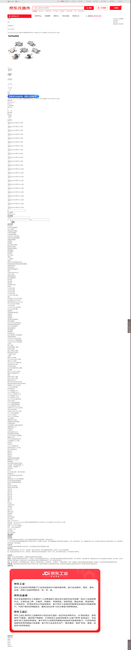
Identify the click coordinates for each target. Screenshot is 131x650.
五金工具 (9, 489)
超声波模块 (10, 252)
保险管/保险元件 (11, 265)
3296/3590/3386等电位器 (14, 323)
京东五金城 (65, 16)
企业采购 (95, 1)
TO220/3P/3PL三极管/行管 (14, 362)
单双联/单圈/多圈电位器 (13, 324)
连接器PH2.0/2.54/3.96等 (14, 385)
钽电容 (9, 286)
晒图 (9, 639)
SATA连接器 (10, 418)
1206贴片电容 (11, 293)
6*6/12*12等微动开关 (13, 446)
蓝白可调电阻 (10, 321)
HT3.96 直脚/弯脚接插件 (13, 402)
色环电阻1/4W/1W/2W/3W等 (14, 298)
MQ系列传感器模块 (12, 227)
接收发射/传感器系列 (12, 269)
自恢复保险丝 (10, 267)
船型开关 (9, 453)
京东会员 (88, 1)
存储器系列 (10, 473)
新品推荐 (47, 16)
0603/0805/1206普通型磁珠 (14, 340)
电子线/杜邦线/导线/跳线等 (14, 480)
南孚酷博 (34, 11)
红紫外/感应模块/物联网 (13, 238)
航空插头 (9, 442)
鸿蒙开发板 (48, 11)
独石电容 (9, 281)
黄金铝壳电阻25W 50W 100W (15, 302)
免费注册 (67, 1)
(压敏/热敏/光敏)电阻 (12, 312)
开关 (8, 22)
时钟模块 (9, 243)
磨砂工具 (9, 494)
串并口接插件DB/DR (12, 432)
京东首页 (12, 1)
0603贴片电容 (11, 290)
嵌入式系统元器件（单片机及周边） (16, 472)
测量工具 (9, 498)
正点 (75, 11)
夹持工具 (9, 492)
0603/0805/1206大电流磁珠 (14, 342)
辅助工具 (9, 499)
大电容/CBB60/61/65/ (13, 272)
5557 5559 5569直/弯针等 (14, 399)
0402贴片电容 (11, 288)
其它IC (9, 470)
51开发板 (55, 11)
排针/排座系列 (11, 388)
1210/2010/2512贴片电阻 (14, 307)
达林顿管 (9, 369)
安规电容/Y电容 (11, 284)
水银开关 (9, 456)
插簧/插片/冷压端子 (12, 420)
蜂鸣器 (9, 477)
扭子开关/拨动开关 (12, 449)
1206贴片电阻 (11, 305)
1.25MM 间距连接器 (12, 387)
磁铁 (8, 501)
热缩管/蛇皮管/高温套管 (13, 458)
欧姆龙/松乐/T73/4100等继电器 (15, 479)
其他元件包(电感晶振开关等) (14, 262)
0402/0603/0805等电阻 (13, 304)
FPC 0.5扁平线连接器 (13, 413)
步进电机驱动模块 (12, 234)
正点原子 (9, 503)
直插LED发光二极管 (12, 376)
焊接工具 (9, 491)
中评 (9, 642)
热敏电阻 (9, 316)
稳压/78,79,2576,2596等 (13, 371)
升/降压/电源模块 (11, 232)
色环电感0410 (11, 333)
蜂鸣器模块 (10, 250)
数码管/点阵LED (11, 380)
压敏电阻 (9, 314)
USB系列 (9, 430)
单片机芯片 (10, 468)
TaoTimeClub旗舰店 (118, 18)
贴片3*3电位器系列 (12, 326)
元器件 (9, 18)
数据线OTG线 (10, 437)
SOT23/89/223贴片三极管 (14, 359)
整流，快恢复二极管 (12, 350)
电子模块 (9, 226)
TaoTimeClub (10, 29)
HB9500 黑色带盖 (12, 409)
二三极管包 (10, 258)
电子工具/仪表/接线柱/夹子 (14, 439)
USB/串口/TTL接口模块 (13, 236)
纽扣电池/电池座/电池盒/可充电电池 (16, 383)
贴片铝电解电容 (11, 278)
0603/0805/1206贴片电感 (14, 338)
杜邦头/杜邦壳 (11, 401)
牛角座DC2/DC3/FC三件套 (14, 411)
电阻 (8, 297)
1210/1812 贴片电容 (12, 295)
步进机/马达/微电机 (12, 486)
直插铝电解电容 (11, 276)
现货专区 (37, 16)
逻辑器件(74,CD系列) (13, 460)
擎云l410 (41, 11)
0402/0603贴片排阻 (12, 309)
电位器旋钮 (10, 330)
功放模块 (9, 241)
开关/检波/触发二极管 (12, 347)
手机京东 (120, 1)
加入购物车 (10, 212)
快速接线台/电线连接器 (13, 421)
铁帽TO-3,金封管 (11, 357)
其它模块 (9, 253)
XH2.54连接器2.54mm (13, 392)
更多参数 (10, 531)
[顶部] (129, 646)
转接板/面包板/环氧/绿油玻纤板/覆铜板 (17, 264)
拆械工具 (9, 496)
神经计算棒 (69, 11)
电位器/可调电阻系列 (12, 319)
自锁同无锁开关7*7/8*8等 (14, 447)
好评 (9, 641)
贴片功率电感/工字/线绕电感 (14, 335)
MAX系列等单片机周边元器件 (15, 475)
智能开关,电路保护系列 (13, 373)
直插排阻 (9, 310)
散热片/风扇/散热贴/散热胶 (14, 482)
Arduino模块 (10, 229)
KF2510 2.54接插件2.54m (14, 394)
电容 (8, 271)
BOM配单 (103, 8)
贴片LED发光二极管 (12, 378)
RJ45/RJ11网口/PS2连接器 (14, 435)
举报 (8, 94)
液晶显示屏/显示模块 (12, 487)
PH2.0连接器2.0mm (12, 390)
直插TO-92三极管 (11, 361)
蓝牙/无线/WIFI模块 (12, 245)
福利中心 (56, 16)
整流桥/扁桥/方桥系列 (12, 352)
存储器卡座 (10, 428)
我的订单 (73, 1)
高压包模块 (81, 11)
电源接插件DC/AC (12, 427)
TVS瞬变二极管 (11, 354)
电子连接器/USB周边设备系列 (15, 425)
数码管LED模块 (11, 246)
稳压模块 (62, 11)
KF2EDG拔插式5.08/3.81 (13, 406)
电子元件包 (10, 255)
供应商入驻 (75, 16)
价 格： (9, 220)
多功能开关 (10, 25)
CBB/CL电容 (10, 274)
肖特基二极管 (10, 349)
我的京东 (80, 1)
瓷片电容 (9, 279)
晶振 (8, 375)
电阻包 (9, 257)
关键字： (9, 218)
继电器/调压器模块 (12, 248)
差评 (9, 644)
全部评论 (10, 637)
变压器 (9, 484)
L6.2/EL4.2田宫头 (12, 414)
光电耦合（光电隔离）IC (13, 466)
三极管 (9, 356)
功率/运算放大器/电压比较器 (14, 463)
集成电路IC (10, 461)
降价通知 (11, 105)
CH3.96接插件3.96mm (13, 397)
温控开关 (9, 454)
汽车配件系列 (10, 505)
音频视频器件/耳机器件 (13, 434)
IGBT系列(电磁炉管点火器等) (14, 368)
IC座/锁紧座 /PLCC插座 (13, 440)
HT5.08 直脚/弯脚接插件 (13, 404)
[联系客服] (129, 322)
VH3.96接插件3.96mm (13, 395)
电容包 (9, 260)
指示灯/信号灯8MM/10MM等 (14, 382)
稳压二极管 (10, 345)
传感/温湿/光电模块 (12, 231)
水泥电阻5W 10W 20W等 (13, 300)
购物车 (117, 8)
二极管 (9, 343)
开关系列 (9, 444)
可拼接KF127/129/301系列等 (14, 408)
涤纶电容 (9, 283)
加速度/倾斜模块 (11, 239)
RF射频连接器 (11, 423)
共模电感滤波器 (11, 336)
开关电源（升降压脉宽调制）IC (15, 465)
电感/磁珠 (9, 331)
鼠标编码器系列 (11, 328)
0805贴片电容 (11, 291)
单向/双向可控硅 (11, 366)
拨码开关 (9, 451)
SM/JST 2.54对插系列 (13, 416)
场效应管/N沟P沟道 (12, 364)
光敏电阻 (9, 317)
